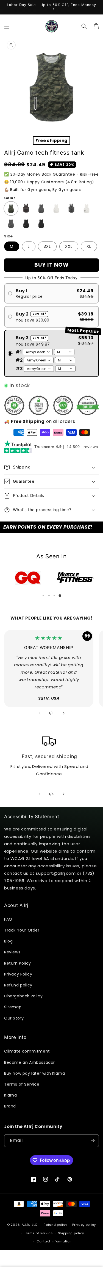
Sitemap (12, 1007)
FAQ (8, 919)
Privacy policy (84, 1224)
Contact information (54, 1241)
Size (8, 236)
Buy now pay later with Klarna (34, 1073)
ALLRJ (26, 1224)
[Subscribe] (93, 1140)
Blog (8, 941)
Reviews (12, 952)
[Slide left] (40, 713)
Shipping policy (71, 1233)
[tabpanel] (28, 578)
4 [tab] (60, 595)
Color (9, 198)
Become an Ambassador (29, 1062)
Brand (10, 1106)
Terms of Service (22, 1084)
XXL (69, 246)
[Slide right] (64, 713)
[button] (7, 26)
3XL (47, 246)
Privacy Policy (18, 974)
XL (89, 246)
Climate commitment (27, 1051)
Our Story (14, 1018)
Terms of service (38, 1233)
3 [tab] (54, 595)
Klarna (10, 1095)
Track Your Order (22, 930)
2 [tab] (49, 595)
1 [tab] (43, 595)
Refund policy (18, 985)
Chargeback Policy (23, 996)
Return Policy (17, 963)
